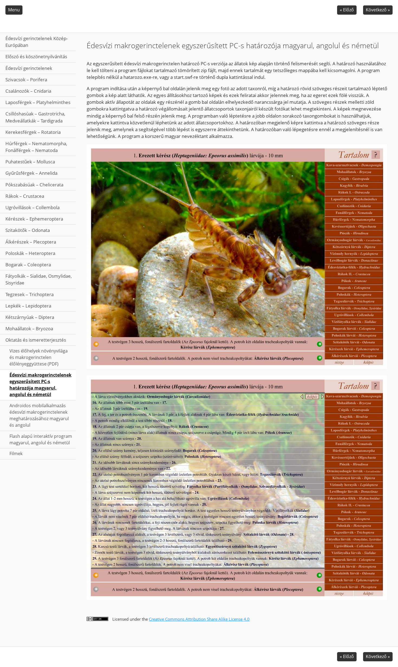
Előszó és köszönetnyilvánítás (36, 56)
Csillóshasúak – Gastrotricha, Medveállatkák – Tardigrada (35, 117)
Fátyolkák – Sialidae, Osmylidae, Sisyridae (38, 279)
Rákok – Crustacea (24, 196)
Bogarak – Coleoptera (28, 264)
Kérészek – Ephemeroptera (34, 219)
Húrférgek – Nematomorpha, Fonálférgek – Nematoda (36, 146)
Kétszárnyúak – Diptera (29, 317)
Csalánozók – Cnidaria (28, 91)
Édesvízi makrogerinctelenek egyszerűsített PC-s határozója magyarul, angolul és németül (40, 384)
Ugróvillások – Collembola (32, 207)
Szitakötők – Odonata (27, 230)
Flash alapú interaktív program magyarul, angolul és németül (40, 439)
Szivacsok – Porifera (26, 79)
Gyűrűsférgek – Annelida (31, 173)
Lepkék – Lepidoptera (28, 306)
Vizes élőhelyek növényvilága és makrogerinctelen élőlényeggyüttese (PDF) (38, 357)
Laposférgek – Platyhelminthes (37, 102)
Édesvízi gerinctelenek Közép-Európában (36, 41)
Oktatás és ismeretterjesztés (35, 340)
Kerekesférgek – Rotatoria (33, 132)
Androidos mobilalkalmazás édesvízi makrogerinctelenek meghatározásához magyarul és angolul (39, 415)
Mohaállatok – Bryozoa (29, 328)
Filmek (15, 453)
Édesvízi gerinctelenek (28, 68)
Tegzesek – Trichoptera (29, 294)
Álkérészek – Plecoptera (30, 242)
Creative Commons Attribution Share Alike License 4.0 (199, 619)
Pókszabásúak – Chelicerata (34, 185)
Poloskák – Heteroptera (30, 253)
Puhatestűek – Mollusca (30, 161)
